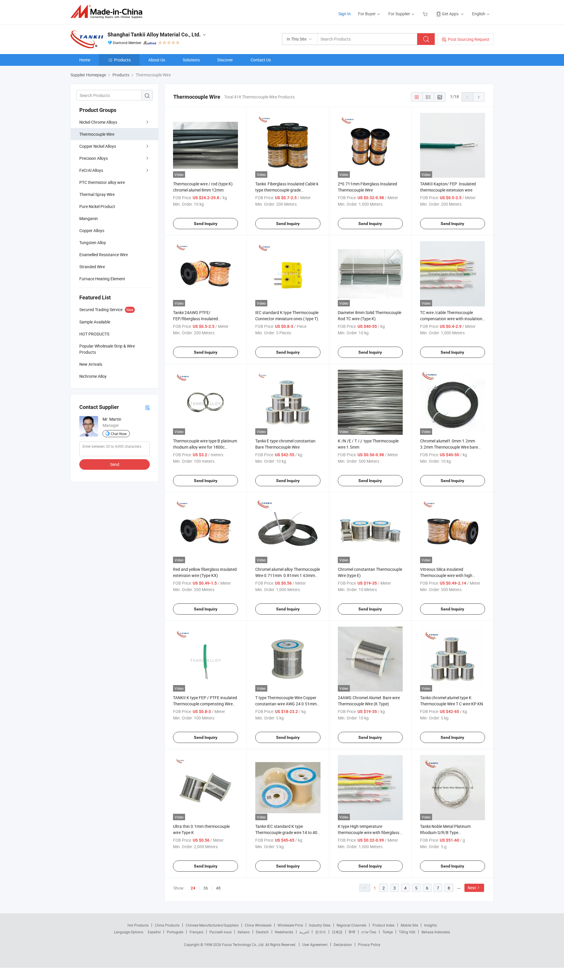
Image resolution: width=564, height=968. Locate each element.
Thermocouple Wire (96, 134)
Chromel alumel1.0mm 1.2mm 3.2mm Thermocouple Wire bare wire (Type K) (449, 447)
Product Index (383, 925)
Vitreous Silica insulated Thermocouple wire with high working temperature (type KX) (448, 575)
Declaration (343, 944)
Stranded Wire (92, 266)
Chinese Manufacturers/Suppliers (212, 925)
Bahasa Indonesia (436, 932)
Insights (430, 925)
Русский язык (220, 932)
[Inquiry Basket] (426, 13)
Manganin (88, 218)
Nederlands (284, 932)
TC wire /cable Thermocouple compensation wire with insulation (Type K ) (451, 319)
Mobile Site (409, 925)
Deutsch (262, 932)
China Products (167, 925)
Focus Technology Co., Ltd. (243, 944)
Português (175, 932)
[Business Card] (147, 407)
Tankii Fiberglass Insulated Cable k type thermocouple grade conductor (286, 190)
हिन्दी (352, 932)
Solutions (191, 60)
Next (472, 887)
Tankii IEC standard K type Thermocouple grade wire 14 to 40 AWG (286, 832)
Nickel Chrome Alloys (98, 122)
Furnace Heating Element (102, 278)
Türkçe (387, 932)
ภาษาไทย (368, 932)
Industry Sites (319, 925)
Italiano (244, 932)
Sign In (344, 13)
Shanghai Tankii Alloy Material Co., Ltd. (154, 34)
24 (193, 888)
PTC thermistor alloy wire (102, 182)
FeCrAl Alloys (91, 170)
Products (122, 60)
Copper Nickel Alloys (97, 146)
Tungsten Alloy (92, 242)
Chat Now (119, 433)
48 (218, 888)
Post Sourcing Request (468, 39)
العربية (304, 932)
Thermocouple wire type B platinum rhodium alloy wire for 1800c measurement (205, 447)
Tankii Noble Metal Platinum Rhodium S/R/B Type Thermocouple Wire (445, 832)
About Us (156, 60)
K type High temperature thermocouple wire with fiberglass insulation (368, 832)
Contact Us (261, 60)
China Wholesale (258, 925)
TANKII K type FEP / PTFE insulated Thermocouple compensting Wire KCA (205, 704)
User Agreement (315, 944)
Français (196, 932)
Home (84, 60)
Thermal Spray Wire (97, 194)
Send (114, 464)
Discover (225, 60)
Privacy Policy (369, 944)
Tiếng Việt (407, 932)
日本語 (337, 932)
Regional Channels (351, 925)
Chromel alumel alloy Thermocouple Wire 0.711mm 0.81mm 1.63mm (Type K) (287, 575)
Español (154, 932)
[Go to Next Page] (478, 97)
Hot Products (138, 925)
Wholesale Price (290, 925)
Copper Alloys (91, 230)
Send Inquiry (205, 223)
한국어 (320, 932)
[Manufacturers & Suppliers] (108, 12)
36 (205, 888)
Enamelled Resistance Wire (103, 254)
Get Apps (450, 13)
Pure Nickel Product (97, 206)
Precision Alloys (93, 158)
